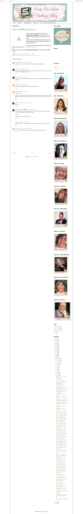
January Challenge (59, 485)
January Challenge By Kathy (61, 430)
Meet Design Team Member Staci (62, 398)
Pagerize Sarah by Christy (60, 467)
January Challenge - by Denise (61, 439)
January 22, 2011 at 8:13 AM (27, 128)
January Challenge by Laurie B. (61, 418)
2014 (56, 352)
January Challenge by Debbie (61, 436)
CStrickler (17, 84)
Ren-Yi (16, 69)
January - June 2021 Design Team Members (48, 22)
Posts (56, 66)
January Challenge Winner (60, 380)
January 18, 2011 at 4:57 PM (23, 69)
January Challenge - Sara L (60, 461)
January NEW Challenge (19, 55)
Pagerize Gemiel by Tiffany (61, 432)
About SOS (20, 22)
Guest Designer (56, 326)
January (57, 375)
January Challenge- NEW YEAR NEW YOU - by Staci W (61, 495)
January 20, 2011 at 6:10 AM (26, 102)
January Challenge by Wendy (61, 424)
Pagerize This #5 (59, 482)
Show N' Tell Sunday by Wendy (61, 433)
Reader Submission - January (35, 55)
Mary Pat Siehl (18, 102)
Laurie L (25, 55)
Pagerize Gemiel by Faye (60, 421)
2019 (56, 344)
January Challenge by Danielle (61, 423)
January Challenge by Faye (61, 387)
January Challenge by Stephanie (61, 414)
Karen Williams (18, 62)
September (58, 363)
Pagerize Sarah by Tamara (60, 459)
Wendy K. (17, 121)
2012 (56, 355)
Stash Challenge (57, 329)
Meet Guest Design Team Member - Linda (60, 383)
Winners (55, 331)
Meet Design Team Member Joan (62, 400)
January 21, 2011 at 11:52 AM (24, 121)
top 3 (55, 333)
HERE (13, 51)
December (58, 358)
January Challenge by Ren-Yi (61, 415)
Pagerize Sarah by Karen (60, 462)
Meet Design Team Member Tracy (62, 402)
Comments (57, 68)
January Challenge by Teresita (61, 441)
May (57, 369)
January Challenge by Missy (61, 464)
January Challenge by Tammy (61, 412)
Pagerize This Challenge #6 (61, 454)
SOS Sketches (35, 22)
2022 (56, 340)
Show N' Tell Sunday (59, 474)
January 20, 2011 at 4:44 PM (31, 109)
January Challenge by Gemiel (61, 465)
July (57, 366)
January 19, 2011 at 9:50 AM (24, 91)
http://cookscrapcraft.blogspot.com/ (30, 47)
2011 (56, 357)
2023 (56, 338)
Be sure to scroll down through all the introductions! (62, 389)
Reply (16, 65)
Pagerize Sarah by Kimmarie (61, 470)
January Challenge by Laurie (61, 444)
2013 (56, 354)
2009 (56, 503)
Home (14, 22)
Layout (28, 55)
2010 (56, 502)
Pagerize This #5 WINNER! (61, 455)
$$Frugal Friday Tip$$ (60, 438)
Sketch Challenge (57, 328)
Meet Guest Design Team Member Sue (60, 385)
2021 (56, 341)
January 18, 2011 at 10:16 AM (26, 62)
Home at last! (58, 493)
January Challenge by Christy (61, 420)
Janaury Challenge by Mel (60, 477)
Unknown (17, 91)
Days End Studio (18, 128)
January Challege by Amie (60, 483)
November (58, 360)
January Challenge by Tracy (61, 435)
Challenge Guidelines (27, 22)
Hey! (57, 497)
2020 (56, 343)
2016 (56, 349)
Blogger (46, 511)
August (57, 364)
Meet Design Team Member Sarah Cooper (61, 392)
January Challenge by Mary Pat (61, 479)
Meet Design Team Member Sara (62, 411)
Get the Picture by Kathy (19, 109)
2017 (56, 347)
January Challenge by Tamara (61, 442)
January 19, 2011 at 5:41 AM (24, 84)
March (57, 372)
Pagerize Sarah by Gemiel (60, 486)
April (57, 370)
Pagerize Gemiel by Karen (60, 417)
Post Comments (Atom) (34, 156)
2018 (56, 346)
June (57, 367)
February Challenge (59, 379)
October (57, 361)
